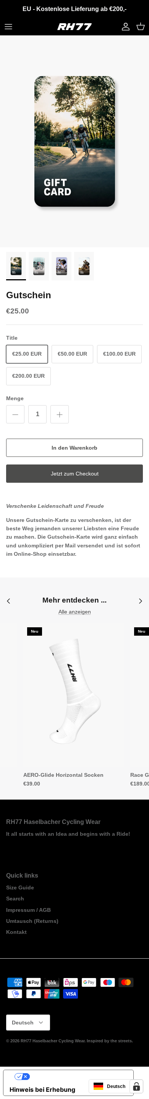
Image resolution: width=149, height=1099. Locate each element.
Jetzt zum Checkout (75, 474)
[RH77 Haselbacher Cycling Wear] (74, 26)
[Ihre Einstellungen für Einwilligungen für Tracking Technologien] (136, 1086)
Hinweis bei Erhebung (42, 1089)
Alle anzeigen (74, 612)
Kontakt (16, 932)
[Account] (123, 26)
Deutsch (23, 1022)
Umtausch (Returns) (32, 921)
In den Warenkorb (74, 448)
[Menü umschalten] (8, 26)
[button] (116, 1086)
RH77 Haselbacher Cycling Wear (52, 1041)
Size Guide (20, 887)
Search (15, 898)
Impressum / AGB (28, 910)
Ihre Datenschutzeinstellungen (76, 1076)
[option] (74, 141)
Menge (15, 398)
